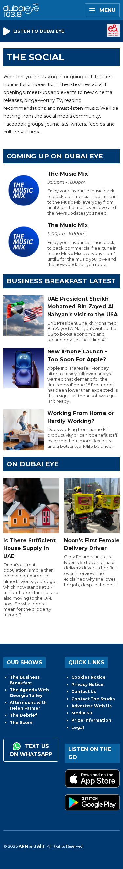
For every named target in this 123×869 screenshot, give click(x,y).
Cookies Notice (89, 677)
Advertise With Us (92, 705)
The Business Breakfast (25, 680)
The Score (21, 722)
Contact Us (84, 691)
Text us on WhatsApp (31, 750)
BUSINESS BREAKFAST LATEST (61, 281)
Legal (78, 727)
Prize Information (91, 720)
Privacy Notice (88, 684)
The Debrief (23, 715)
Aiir (41, 846)
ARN (23, 846)
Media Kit (82, 713)
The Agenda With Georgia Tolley (29, 693)
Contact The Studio (93, 698)
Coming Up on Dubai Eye (55, 156)
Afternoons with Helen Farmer (28, 705)
